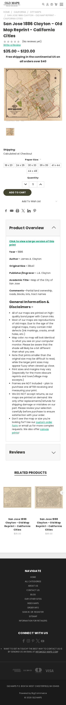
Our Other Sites (33, 598)
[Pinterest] (34, 210)
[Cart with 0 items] (56, 4)
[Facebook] (6, 210)
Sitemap (33, 616)
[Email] (11, 210)
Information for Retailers (33, 620)
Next (62, 492)
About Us (33, 585)
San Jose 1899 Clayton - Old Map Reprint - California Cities (17, 524)
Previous (4, 492)
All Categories (33, 581)
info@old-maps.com (47, 651)
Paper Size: (33, 159)
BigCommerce (39, 693)
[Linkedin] (29, 210)
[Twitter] (23, 210)
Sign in (26, 612)
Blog (33, 594)
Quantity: (33, 177)
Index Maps (33, 603)
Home (33, 577)
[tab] (33, 228)
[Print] (17, 210)
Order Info (33, 607)
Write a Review (12, 45)
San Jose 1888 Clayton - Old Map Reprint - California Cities (49, 524)
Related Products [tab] (30, 472)
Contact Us (33, 590)
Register (39, 612)
